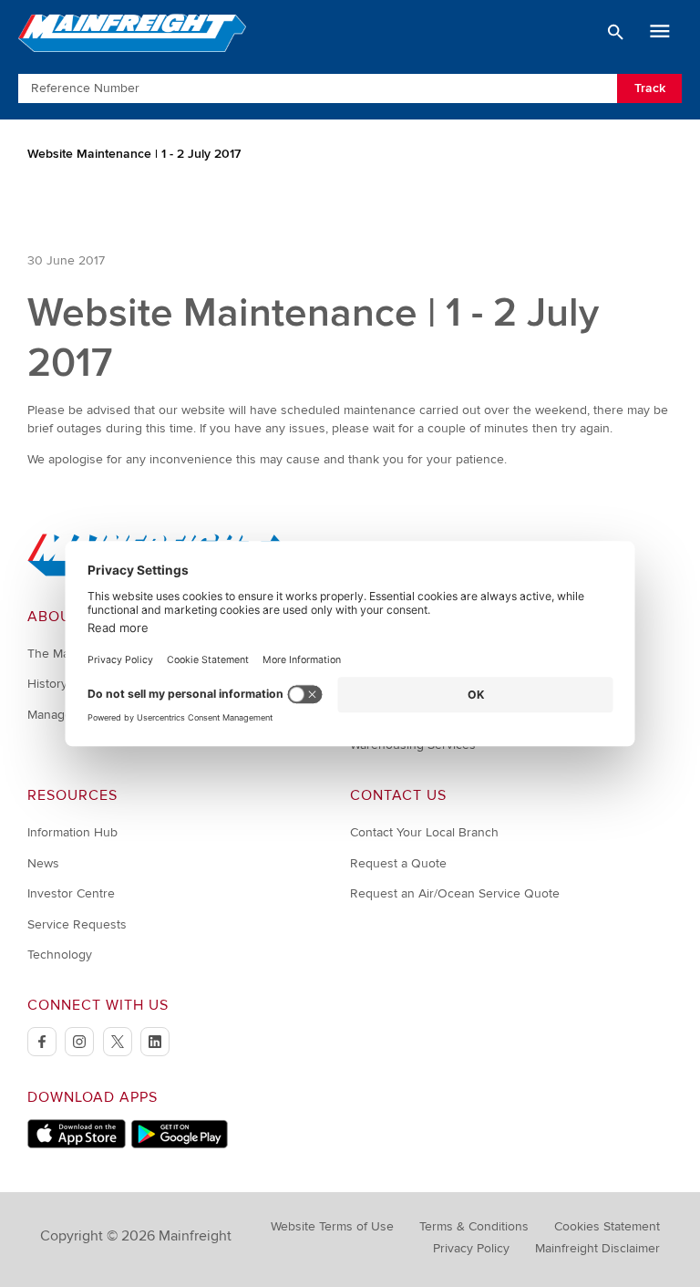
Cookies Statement (607, 1226)
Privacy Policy (471, 1248)
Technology (59, 954)
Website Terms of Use (332, 1226)
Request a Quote (398, 863)
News (43, 863)
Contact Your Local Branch (424, 832)
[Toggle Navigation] (660, 32)
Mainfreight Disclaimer (597, 1248)
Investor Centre (71, 893)
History (47, 683)
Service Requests (77, 924)
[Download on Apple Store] (76, 1144)
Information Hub (72, 832)
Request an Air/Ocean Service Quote (455, 893)
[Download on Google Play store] (179, 1144)
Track (649, 88)
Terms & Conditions (474, 1226)
